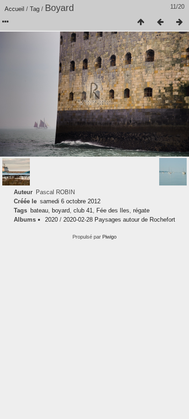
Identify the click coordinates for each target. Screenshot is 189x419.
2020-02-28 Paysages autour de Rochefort (119, 219)
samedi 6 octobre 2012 (70, 201)
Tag (34, 8)
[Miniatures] (140, 22)
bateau (39, 210)
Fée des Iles (112, 210)
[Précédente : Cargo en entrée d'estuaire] (160, 22)
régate (141, 210)
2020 (51, 219)
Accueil (14, 8)
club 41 (83, 210)
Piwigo (109, 236)
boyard (61, 210)
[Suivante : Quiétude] (179, 22)
